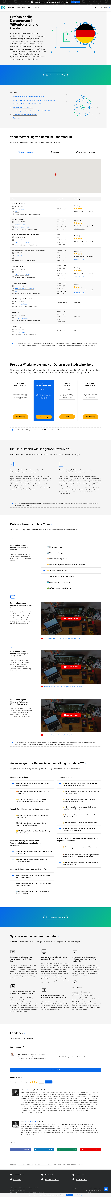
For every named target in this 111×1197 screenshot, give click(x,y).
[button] (55, 174)
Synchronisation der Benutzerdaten (25, 114)
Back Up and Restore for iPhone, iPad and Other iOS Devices (60, 735)
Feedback (16, 118)
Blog (29, 7)
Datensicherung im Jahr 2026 (23, 107)
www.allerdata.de (20, 224)
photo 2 (22, 227)
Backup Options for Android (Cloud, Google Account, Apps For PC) (62, 686)
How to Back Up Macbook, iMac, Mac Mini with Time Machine (61, 638)
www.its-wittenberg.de (21, 304)
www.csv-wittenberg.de (21, 318)
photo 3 (27, 227)
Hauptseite (11, 7)
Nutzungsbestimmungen (77, 1188)
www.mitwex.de (19, 209)
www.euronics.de (20, 272)
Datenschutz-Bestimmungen (93, 1188)
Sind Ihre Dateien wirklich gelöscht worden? (27, 104)
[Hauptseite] (3, 7)
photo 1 (17, 211)
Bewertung (24, 1082)
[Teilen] (16, 1143)
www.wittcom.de (19, 255)
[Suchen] (96, 7)
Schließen (70, 1195)
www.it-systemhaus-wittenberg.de (24, 288)
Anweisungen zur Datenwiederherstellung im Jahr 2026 (31, 111)
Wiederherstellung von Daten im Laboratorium (28, 97)
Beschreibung (20, 417)
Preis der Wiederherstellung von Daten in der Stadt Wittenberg (34, 100)
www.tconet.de (19, 240)
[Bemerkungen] (25, 1047)
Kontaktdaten (21, 7)
